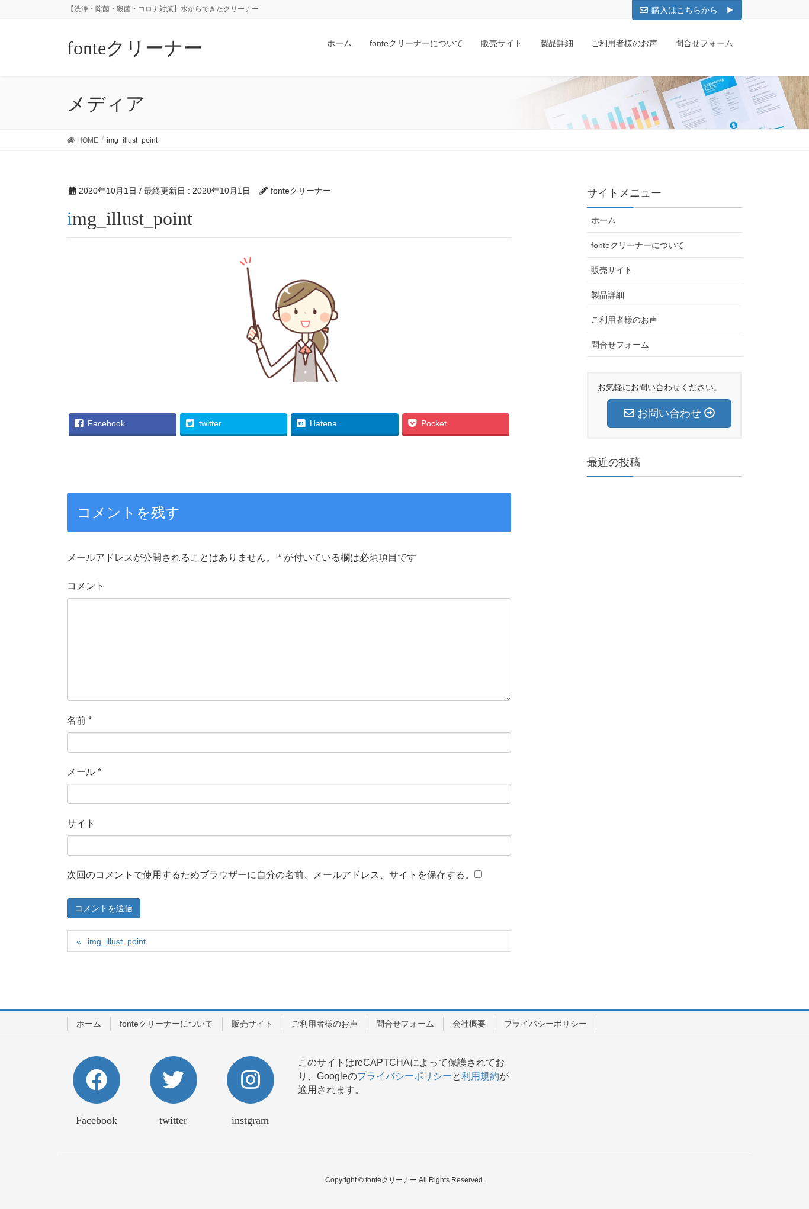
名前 (79, 720)
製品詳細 (607, 295)
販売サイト (612, 270)
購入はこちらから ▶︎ (692, 10)
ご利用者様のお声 (624, 319)
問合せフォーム (620, 344)
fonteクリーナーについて (638, 245)
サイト (81, 823)
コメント (86, 586)
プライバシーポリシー (545, 1023)
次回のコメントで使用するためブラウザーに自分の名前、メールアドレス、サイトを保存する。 (270, 875)
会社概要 (469, 1023)
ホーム (603, 220)
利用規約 (480, 1076)
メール (84, 772)
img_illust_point (117, 941)
